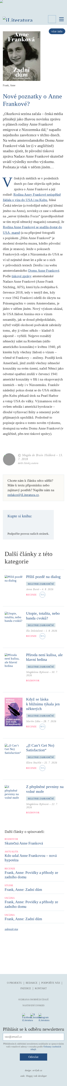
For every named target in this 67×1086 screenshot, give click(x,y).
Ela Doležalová (34, 630)
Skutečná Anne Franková (24, 843)
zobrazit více (11, 929)
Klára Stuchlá (33, 762)
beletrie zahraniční (41, 584)
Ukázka (10, 898)
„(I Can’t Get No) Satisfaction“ (40, 747)
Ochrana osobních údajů (33, 999)
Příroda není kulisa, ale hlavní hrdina (44, 657)
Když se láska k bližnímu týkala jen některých (43, 704)
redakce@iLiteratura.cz (23, 495)
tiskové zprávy (22, 276)
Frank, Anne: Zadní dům (23, 889)
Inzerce (25, 988)
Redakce (32, 983)
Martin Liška (33, 721)
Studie (9, 885)
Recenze (31, 595)
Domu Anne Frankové (43, 270)
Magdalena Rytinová (37, 672)
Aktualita (11, 851)
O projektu (14, 983)
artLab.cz (37, 1070)
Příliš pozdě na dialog (43, 576)
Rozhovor (32, 680)
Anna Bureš (32, 589)
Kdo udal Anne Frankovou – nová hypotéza (31, 857)
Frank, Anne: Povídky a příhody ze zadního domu (31, 874)
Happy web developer (36, 1076)
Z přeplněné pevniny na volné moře (45, 789)
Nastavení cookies (33, 1005)
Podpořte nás (50, 983)
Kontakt (41, 988)
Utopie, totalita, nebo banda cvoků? (43, 615)
